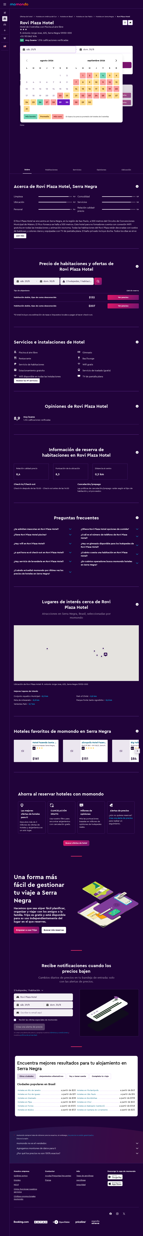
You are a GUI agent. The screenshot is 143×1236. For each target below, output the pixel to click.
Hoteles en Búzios (26, 1110)
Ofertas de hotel (26, 16)
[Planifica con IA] (4, 30)
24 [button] (26, 102)
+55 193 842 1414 (28, 36)
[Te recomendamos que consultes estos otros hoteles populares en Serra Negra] (137, 731)
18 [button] (33, 95)
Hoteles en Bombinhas (87, 1098)
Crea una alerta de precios (121, 818)
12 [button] (40, 89)
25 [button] (33, 102)
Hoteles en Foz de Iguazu (29, 1094)
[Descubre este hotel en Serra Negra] (137, 186)
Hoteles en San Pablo (84, 16)
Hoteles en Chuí (84, 1102)
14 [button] (54, 89)
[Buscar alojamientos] (4, 18)
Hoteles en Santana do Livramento (92, 1110)
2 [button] (67, 75)
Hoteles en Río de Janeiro (29, 1090)
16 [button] (67, 89)
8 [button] (60, 82)
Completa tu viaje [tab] (100, 1076)
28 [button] (53, 102)
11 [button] (33, 89)
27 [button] (47, 102)
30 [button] (67, 102)
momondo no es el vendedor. (32, 1143)
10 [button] (27, 89)
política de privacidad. (28, 1035)
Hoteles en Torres (25, 1106)
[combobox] (46, 997)
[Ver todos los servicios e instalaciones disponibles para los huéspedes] (137, 342)
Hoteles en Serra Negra (105, 16)
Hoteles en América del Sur (46, 16)
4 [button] (33, 82)
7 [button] (53, 82)
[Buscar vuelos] (4, 13)
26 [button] (40, 102)
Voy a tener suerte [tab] (77, 1076)
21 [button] (54, 95)
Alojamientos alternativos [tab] (51, 1076)
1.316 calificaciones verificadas (53, 40)
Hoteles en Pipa (25, 1102)
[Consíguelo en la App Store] (115, 1183)
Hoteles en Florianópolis (87, 1090)
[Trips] (4, 38)
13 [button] (47, 89)
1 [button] (60, 75)
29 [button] (60, 102)
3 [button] (26, 82)
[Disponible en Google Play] (115, 1176)
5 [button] (40, 82)
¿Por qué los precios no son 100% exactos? (38, 1153)
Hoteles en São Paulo (86, 1094)
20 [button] (47, 95)
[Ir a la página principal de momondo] (19, 4)
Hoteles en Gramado (27, 1098)
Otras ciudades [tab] (27, 1076)
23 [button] (67, 95)
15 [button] (60, 89)
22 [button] (60, 95)
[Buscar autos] (4, 24)
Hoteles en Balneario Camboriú (91, 1106)
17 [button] (27, 95)
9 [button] (67, 82)
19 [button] (40, 95)
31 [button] (27, 109)
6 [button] (46, 82)
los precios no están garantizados (80, 1135)
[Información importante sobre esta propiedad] (137, 452)
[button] (5, 4)
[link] (76, 843)
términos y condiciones (59, 1032)
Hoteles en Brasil (66, 16)
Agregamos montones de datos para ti (36, 1148)
